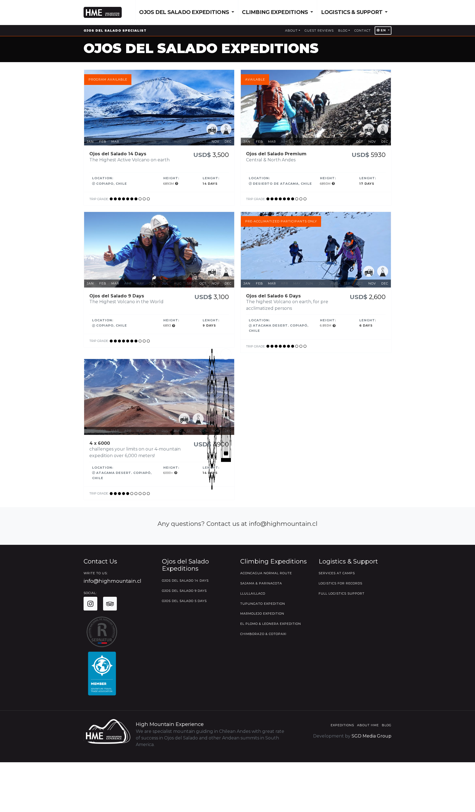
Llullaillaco (252, 593)
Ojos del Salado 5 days (184, 601)
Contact (362, 30)
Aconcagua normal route (266, 573)
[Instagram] (90, 604)
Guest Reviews (319, 30)
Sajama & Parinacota (261, 583)
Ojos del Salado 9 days (184, 591)
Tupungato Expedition (262, 604)
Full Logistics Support (341, 593)
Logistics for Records (340, 583)
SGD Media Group (371, 736)
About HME (368, 725)
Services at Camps (337, 573)
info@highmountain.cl (112, 581)
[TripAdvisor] (110, 604)
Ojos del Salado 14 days (185, 580)
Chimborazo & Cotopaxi (263, 634)
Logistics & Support (352, 12)
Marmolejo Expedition (262, 613)
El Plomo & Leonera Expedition (270, 624)
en (383, 30)
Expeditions (342, 725)
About (291, 30)
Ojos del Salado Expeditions (184, 12)
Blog (343, 30)
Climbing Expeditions (275, 12)
